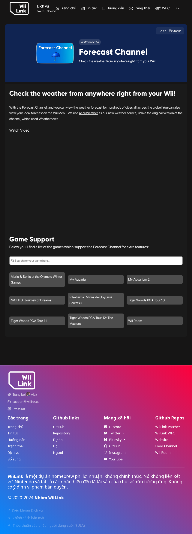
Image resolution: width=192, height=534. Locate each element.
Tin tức (91, 8)
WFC (166, 8)
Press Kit (19, 409)
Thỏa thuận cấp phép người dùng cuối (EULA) (48, 525)
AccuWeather (88, 113)
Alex (33, 394)
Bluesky (115, 439)
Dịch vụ (13, 452)
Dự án (58, 439)
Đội (55, 446)
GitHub (58, 427)
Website (161, 439)
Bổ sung (14, 459)
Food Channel (166, 446)
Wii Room (163, 452)
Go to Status (169, 31)
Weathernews (48, 119)
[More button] (177, 8)
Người (58, 452)
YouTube (116, 459)
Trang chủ (68, 8)
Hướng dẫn (115, 8)
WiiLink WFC (165, 433)
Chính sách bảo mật (28, 517)
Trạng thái (142, 8)
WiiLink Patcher (167, 427)
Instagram (117, 452)
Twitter (115, 433)
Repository (61, 433)
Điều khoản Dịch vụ (27, 510)
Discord (115, 427)
